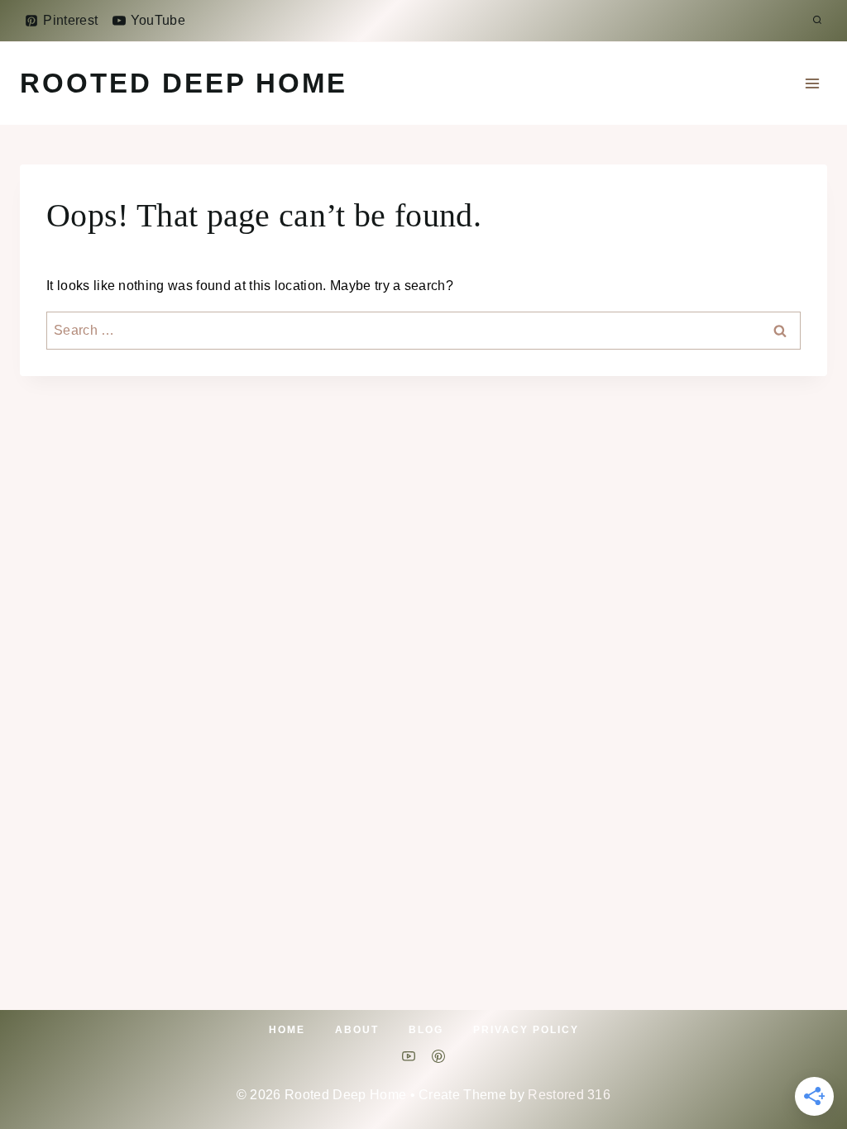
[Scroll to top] (808, 1065)
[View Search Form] (817, 21)
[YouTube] (408, 1056)
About (357, 1030)
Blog (426, 1030)
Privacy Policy (526, 1030)
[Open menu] (812, 83)
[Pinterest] (438, 1056)
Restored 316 (569, 1095)
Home (287, 1030)
